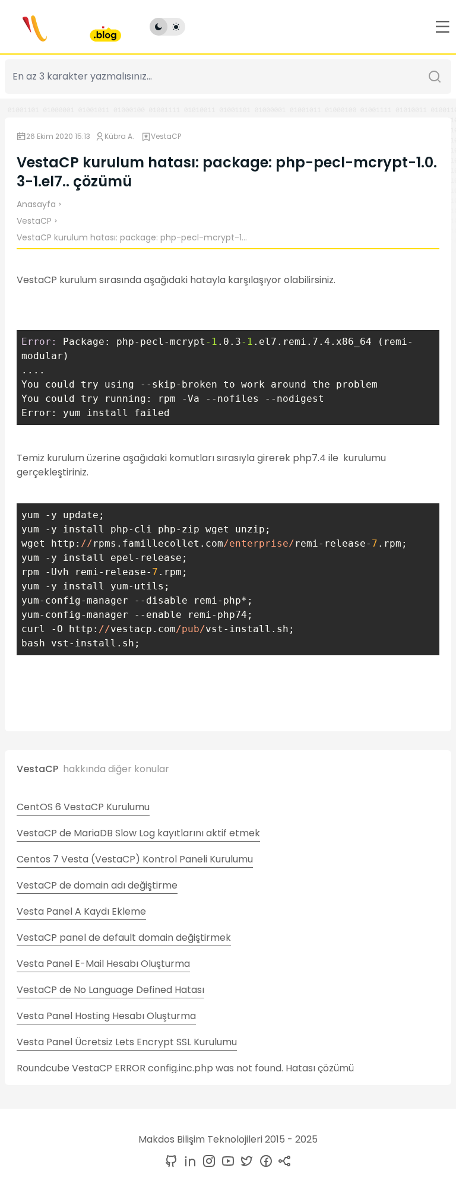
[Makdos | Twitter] (244, 1161)
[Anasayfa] (63, 27)
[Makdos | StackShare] (282, 1161)
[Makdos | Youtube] (225, 1161)
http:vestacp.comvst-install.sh (179, 629)
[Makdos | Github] (171, 1161)
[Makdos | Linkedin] (187, 1161)
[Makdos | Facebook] (263, 1161)
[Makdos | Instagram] (206, 1161)
